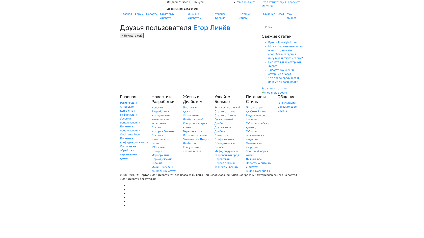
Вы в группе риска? (227, 107)
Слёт (281, 14)
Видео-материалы (258, 171)
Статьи (156, 127)
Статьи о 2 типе (225, 115)
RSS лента (158, 147)
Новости (152, 14)
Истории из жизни (195, 135)
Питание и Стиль (245, 16)
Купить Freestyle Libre (282, 42)
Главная (126, 14)
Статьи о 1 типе (224, 111)
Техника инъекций (226, 167)
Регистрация (277, 2)
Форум (138, 14)
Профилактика (224, 139)
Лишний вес (254, 159)
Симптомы (221, 135)
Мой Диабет (291, 16)
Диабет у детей (193, 119)
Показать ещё (131, 35)
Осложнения (191, 115)
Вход (265, 2)
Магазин (267, 6)
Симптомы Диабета (167, 16)
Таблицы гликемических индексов (256, 135)
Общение (269, 14)
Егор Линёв (211, 28)
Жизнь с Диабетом (194, 16)
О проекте (293, 2)
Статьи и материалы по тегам (161, 139)
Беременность (192, 131)
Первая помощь (225, 163)
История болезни (163, 131)
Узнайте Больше (220, 16)
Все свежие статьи (274, 88)
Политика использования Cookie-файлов (130, 130)
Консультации (286, 102)
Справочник (222, 159)
